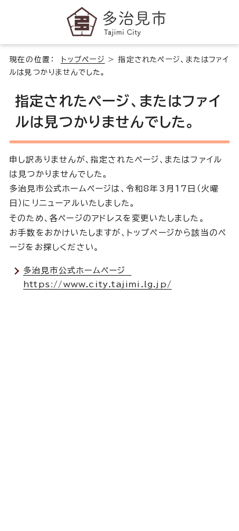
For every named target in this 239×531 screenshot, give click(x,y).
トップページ (83, 59)
